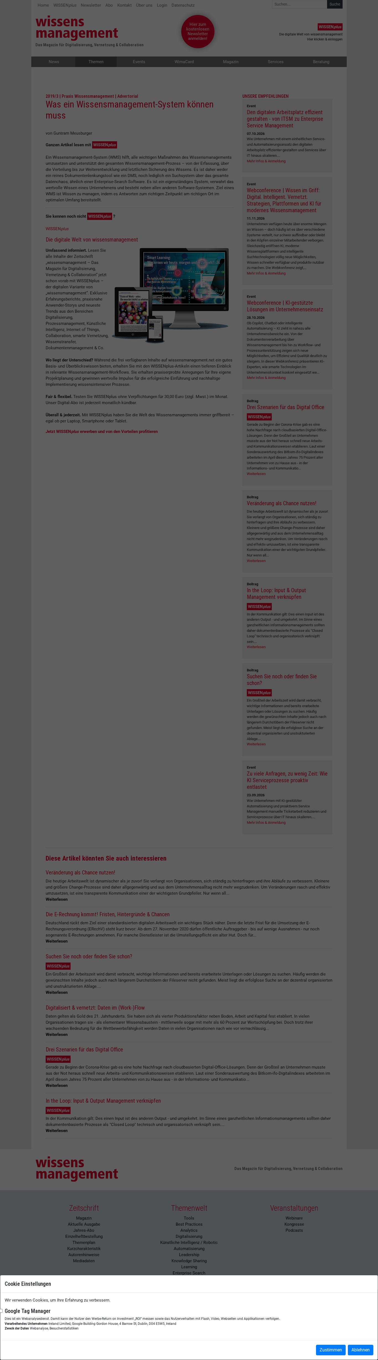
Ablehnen (360, 1350)
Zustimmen (331, 1350)
